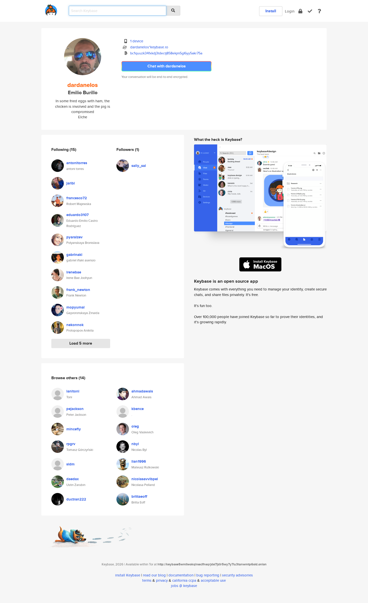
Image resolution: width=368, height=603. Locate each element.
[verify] (310, 11)
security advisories (237, 575)
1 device (136, 41)
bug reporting (207, 575)
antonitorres (76, 163)
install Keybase (127, 575)
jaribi (70, 183)
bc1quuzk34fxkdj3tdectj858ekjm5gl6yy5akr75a (166, 53)
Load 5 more (80, 343)
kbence (137, 409)
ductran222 (76, 499)
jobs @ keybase (184, 585)
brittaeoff (139, 496)
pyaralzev (74, 237)
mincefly (73, 429)
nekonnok (75, 325)
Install (270, 11)
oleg (135, 426)
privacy (162, 580)
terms (146, 580)
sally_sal (138, 165)
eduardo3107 (77, 215)
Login (289, 11)
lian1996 (138, 461)
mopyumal (75, 307)
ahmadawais (142, 391)
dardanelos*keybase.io (149, 47)
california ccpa (184, 580)
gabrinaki (74, 254)
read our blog (154, 575)
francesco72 (76, 198)
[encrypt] (300, 11)
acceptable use (213, 580)
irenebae (73, 272)
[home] (51, 9)
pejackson (75, 409)
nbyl (135, 444)
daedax (72, 479)
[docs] (319, 11)
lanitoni (72, 391)
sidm (70, 464)
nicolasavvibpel (144, 479)
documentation (181, 575)
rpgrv (70, 444)
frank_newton (78, 289)
